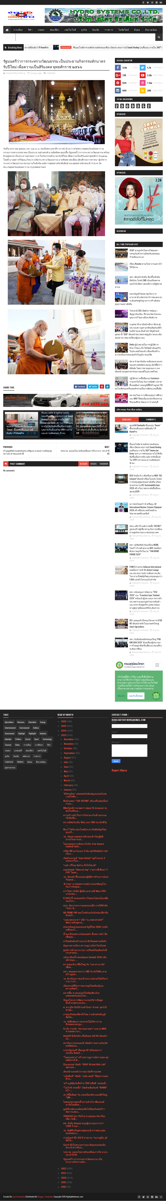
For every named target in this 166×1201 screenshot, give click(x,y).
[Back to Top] (161, 1197)
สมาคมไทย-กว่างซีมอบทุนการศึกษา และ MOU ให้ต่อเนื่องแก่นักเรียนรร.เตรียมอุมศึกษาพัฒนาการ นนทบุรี (146, 398)
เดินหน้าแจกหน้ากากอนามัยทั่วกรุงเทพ (82, 1071)
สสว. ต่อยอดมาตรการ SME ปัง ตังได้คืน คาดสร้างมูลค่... (85, 973)
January (68, 789)
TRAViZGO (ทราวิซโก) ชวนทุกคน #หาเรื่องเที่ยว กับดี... (84, 1117)
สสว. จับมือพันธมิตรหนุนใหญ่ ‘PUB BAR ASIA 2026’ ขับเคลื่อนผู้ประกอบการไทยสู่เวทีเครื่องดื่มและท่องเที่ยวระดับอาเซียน (146, 643)
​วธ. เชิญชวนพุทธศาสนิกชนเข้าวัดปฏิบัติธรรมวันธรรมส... (83, 838)
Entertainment (10, 727)
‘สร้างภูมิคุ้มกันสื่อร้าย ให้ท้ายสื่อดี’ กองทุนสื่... (85, 1083)
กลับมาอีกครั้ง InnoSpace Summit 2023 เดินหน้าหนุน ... (85, 958)
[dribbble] (152, 2)
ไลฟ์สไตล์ (124, 29)
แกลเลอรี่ (18, 750)
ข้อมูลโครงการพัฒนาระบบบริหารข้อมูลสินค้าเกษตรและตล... (83, 1001)
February (68, 785)
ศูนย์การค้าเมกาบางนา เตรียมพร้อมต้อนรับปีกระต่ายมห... (85, 951)
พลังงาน (26, 756)
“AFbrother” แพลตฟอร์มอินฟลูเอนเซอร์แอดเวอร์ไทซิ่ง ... (85, 795)
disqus (93, 463)
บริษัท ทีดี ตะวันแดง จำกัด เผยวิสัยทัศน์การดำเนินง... (85, 852)
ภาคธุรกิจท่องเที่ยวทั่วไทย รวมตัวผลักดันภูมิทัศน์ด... (84, 1015)
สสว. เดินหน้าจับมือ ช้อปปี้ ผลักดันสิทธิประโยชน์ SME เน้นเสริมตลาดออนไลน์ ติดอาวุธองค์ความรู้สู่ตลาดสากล (138, 281)
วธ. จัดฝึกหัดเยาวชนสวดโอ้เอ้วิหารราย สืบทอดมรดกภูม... (82, 1023)
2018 (63, 1186)
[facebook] (143, 2)
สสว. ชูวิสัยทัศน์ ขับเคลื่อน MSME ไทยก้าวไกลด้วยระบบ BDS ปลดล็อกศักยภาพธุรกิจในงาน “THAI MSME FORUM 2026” (145, 549)
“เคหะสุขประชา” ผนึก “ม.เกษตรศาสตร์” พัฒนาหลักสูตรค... (83, 921)
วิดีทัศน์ (20, 761)
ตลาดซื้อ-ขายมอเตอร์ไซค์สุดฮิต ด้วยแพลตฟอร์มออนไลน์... (81, 994)
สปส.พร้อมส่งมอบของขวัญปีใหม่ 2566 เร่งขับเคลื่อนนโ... (85, 928)
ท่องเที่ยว (54, 29)
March (67, 780)
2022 (64, 1168)
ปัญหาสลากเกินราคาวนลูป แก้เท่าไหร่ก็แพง (84, 945)
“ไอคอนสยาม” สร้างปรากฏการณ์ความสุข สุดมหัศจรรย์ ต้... (85, 1058)
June (66, 766)
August (68, 757)
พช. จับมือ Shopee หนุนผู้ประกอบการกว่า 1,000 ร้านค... (83, 1124)
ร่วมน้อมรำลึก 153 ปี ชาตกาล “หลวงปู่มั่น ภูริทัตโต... (85, 1139)
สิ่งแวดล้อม (151, 29)
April (66, 775)
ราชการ (109, 29)
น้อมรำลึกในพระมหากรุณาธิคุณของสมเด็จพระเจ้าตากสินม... (84, 1146)
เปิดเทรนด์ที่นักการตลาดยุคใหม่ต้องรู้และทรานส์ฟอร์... (83, 987)
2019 (63, 1182)
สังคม (137, 29)
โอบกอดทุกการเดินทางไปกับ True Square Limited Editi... (83, 845)
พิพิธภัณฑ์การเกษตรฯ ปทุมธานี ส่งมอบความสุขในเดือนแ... (85, 809)
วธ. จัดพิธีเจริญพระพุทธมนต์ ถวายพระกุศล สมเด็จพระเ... (84, 1132)
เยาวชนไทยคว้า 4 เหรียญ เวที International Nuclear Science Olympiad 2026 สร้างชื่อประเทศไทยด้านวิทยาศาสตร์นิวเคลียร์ (145, 508)
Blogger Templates (45, 1196)
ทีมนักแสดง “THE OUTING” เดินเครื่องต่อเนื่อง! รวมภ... (85, 802)
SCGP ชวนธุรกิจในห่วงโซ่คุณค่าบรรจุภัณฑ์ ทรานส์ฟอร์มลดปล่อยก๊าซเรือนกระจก (145, 254)
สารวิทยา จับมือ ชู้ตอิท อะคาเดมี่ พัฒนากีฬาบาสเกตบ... (84, 892)
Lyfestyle (8, 739)
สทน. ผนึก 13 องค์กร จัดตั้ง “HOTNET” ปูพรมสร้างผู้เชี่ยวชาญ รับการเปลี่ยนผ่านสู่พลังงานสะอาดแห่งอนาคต (146, 529)
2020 (64, 1177)
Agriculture (9, 722)
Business (21, 722)
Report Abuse (119, 770)
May (66, 771)
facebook (104, 463)
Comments (150, 419)
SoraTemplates (18, 1196)
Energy (42, 722)
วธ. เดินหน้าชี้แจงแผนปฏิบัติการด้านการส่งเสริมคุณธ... (85, 878)
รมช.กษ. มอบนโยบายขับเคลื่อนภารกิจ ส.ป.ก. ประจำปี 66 (85, 1153)
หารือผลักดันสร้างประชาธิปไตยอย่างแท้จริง (84, 941)
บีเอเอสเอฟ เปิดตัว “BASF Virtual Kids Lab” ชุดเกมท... (84, 1066)
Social (27, 739)
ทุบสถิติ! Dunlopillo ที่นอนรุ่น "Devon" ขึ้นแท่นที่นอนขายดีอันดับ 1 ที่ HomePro (19, 429)
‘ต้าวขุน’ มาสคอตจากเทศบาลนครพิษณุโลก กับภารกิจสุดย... (84, 885)
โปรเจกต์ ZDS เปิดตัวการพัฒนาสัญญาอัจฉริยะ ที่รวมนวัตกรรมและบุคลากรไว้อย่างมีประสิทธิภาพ (145, 314)
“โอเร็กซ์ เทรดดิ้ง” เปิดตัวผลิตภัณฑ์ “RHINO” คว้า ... (85, 1089)
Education (32, 722)
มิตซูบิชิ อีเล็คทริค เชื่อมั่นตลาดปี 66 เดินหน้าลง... (85, 1037)
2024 (64, 730)
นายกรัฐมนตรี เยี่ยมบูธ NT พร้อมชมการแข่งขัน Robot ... (82, 1051)
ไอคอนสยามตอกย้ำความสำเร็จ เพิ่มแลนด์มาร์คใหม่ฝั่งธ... (83, 1103)
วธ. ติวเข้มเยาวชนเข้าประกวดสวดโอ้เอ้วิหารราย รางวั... (85, 980)
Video (17, 744)
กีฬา (30, 29)
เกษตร (41, 29)
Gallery (36, 727)
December (69, 739)
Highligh (21, 733)
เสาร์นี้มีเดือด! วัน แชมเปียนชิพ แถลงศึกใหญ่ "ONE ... (85, 1096)
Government (9, 733)
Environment (24, 727)
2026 (64, 721)
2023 (64, 735)
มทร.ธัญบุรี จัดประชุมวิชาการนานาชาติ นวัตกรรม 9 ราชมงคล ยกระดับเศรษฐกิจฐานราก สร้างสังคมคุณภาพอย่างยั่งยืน (138, 298)
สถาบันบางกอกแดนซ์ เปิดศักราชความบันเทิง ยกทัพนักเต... (85, 1044)
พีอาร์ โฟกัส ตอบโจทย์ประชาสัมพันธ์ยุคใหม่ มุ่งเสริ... (84, 831)
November (69, 743)
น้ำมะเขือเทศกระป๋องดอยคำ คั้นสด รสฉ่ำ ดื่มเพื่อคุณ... (85, 935)
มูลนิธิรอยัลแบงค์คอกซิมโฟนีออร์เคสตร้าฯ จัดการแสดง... (84, 1110)
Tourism (8, 744)
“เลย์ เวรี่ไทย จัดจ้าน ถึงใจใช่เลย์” (79, 865)
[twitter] (148, 2)
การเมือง (18, 29)
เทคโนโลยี (70, 29)
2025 (64, 725)
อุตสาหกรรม (10, 767)
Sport (36, 739)
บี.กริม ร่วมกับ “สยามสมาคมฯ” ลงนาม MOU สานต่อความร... (84, 1030)
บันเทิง (95, 29)
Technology (47, 739)
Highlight (31, 47)
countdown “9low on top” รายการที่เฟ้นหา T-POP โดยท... (85, 871)
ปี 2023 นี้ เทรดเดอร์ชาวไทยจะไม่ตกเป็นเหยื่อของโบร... (85, 899)
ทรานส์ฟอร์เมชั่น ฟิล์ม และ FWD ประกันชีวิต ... (85, 823)
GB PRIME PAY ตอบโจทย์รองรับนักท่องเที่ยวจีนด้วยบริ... (85, 914)
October (68, 748)
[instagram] (156, 2)
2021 (63, 1173)
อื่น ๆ (8, 37)
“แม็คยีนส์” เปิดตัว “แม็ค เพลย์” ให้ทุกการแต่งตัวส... (85, 1077)
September (70, 753)
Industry (43, 733)
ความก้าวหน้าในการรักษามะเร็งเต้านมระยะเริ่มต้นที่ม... (85, 816)
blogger (83, 463)
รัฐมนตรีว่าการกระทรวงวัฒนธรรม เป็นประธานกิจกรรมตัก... (82, 1160)
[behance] (161, 2)
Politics (18, 739)
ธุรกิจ (84, 29)
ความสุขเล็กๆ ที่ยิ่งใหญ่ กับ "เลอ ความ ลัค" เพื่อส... (84, 965)
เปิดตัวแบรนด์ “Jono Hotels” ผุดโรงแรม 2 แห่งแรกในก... (84, 859)
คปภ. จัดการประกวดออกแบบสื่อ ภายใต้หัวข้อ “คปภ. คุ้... (85, 907)
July (66, 762)
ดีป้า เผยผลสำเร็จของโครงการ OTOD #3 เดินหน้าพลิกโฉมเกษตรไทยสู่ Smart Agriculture (146, 623)
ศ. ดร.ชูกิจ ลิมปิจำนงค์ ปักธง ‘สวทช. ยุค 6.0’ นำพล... (85, 1008)
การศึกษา (39, 744)
